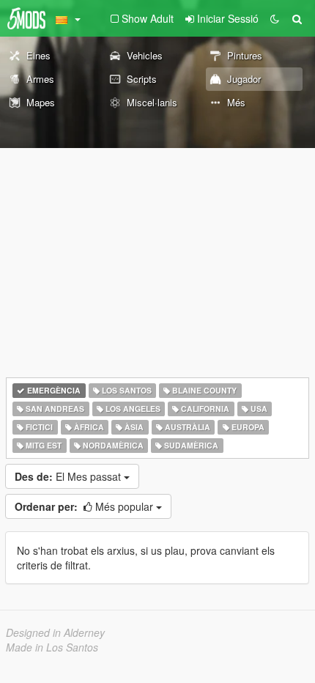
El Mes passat (69, 476)
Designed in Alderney (55, 632)
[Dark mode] (274, 18)
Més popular (85, 506)
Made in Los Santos (52, 647)
